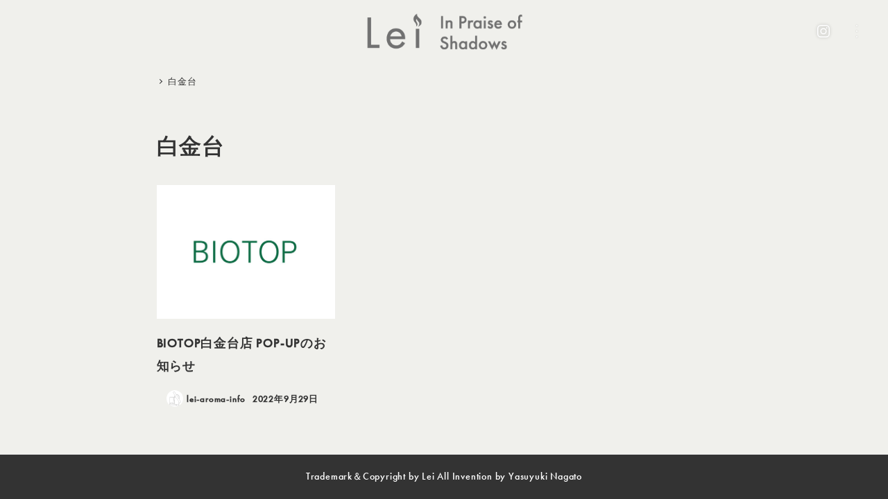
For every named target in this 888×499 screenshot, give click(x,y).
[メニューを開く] (857, 31)
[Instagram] (823, 31)
